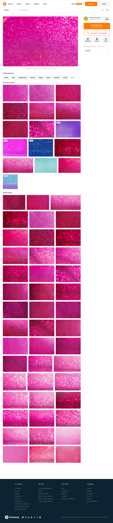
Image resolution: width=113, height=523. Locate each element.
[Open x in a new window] (37, 517)
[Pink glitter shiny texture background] (15, 148)
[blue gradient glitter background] (40, 148)
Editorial (36, 4)
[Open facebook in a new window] (23, 517)
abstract (56, 77)
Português (90, 493)
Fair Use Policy (103, 517)
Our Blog (64, 496)
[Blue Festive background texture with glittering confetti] (46, 165)
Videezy (17, 493)
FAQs (62, 488)
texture (32, 77)
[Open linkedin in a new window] (28, 517)
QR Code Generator (20, 509)
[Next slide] (78, 77)
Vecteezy (17, 491)
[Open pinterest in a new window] (31, 517)
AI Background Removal (22, 506)
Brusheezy (18, 488)
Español (89, 491)
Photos (19, 4)
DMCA (40, 491)
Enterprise (18, 496)
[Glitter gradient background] (10, 181)
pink (13, 77)
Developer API (19, 501)
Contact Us (64, 491)
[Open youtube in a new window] (40, 517)
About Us (64, 493)
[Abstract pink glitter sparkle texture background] (41, 454)
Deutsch (89, 496)
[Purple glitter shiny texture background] (68, 129)
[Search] (102, 10)
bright (41, 77)
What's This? (100, 46)
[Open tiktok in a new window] (34, 517)
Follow (107, 19)
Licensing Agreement (44, 488)
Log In (104, 4)
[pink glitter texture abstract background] (15, 93)
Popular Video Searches (45, 501)
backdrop (74, 77)
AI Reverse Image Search (22, 504)
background (22, 77)
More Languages (92, 501)
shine (48, 77)
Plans (73, 4)
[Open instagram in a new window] (25, 517)
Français (89, 499)
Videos (27, 4)
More (45, 4)
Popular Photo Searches (45, 499)
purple (65, 77)
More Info (87, 51)
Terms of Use (85, 517)
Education (18, 499)
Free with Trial (97, 26)
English (89, 488)
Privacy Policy (94, 517)
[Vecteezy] (4, 4)
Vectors (10, 4)
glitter (6, 77)
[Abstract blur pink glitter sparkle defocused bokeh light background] (68, 436)
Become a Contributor (68, 499)
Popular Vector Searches (45, 496)
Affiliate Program (43, 493)
